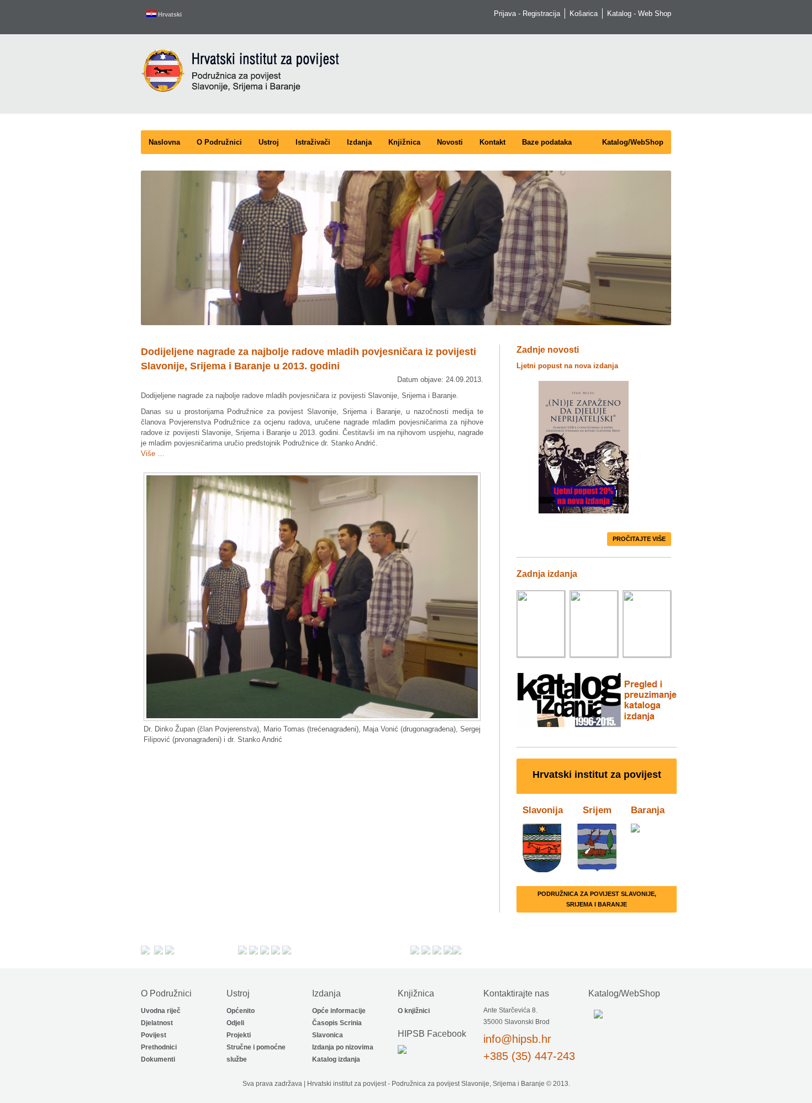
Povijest (153, 1035)
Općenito (240, 1011)
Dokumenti (158, 1059)
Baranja (648, 810)
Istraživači (313, 142)
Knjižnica (404, 142)
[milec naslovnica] (540, 625)
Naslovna (164, 142)
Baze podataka (547, 142)
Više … (153, 453)
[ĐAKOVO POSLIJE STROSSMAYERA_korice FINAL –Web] (647, 625)
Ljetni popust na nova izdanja (567, 366)
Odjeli (235, 1023)
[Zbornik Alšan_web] (594, 625)
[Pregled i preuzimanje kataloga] (596, 731)
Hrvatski (169, 14)
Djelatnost (157, 1023)
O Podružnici (219, 142)
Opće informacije (339, 1011)
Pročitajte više (639, 538)
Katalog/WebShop (632, 142)
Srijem (597, 810)
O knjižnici (414, 1011)
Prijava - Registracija (527, 13)
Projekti (238, 1035)
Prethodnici (159, 1047)
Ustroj (269, 142)
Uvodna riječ (161, 1011)
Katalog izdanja (336, 1059)
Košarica (584, 13)
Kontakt (492, 142)
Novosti (450, 142)
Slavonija (543, 810)
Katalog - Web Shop (639, 13)
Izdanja (359, 142)
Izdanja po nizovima (342, 1047)
